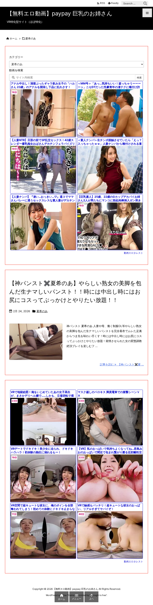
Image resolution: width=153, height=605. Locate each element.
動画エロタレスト (133, 252)
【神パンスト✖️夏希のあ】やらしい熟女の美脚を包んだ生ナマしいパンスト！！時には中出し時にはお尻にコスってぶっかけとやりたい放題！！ (75, 291)
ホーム (13, 38)
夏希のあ (42, 311)
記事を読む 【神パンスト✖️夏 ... (122, 364)
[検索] (145, 3)
